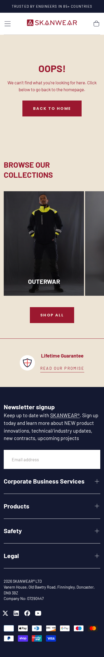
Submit (83, 459)
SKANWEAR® (65, 415)
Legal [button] (11, 555)
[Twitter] (5, 613)
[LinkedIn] (16, 613)
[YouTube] (38, 613)
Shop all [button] (52, 315)
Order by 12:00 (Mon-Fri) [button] (62, 368)
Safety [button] (13, 530)
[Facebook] (27, 613)
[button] (7, 24)
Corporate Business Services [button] (44, 481)
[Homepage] (52, 23)
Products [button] (16, 506)
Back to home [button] (52, 108)
